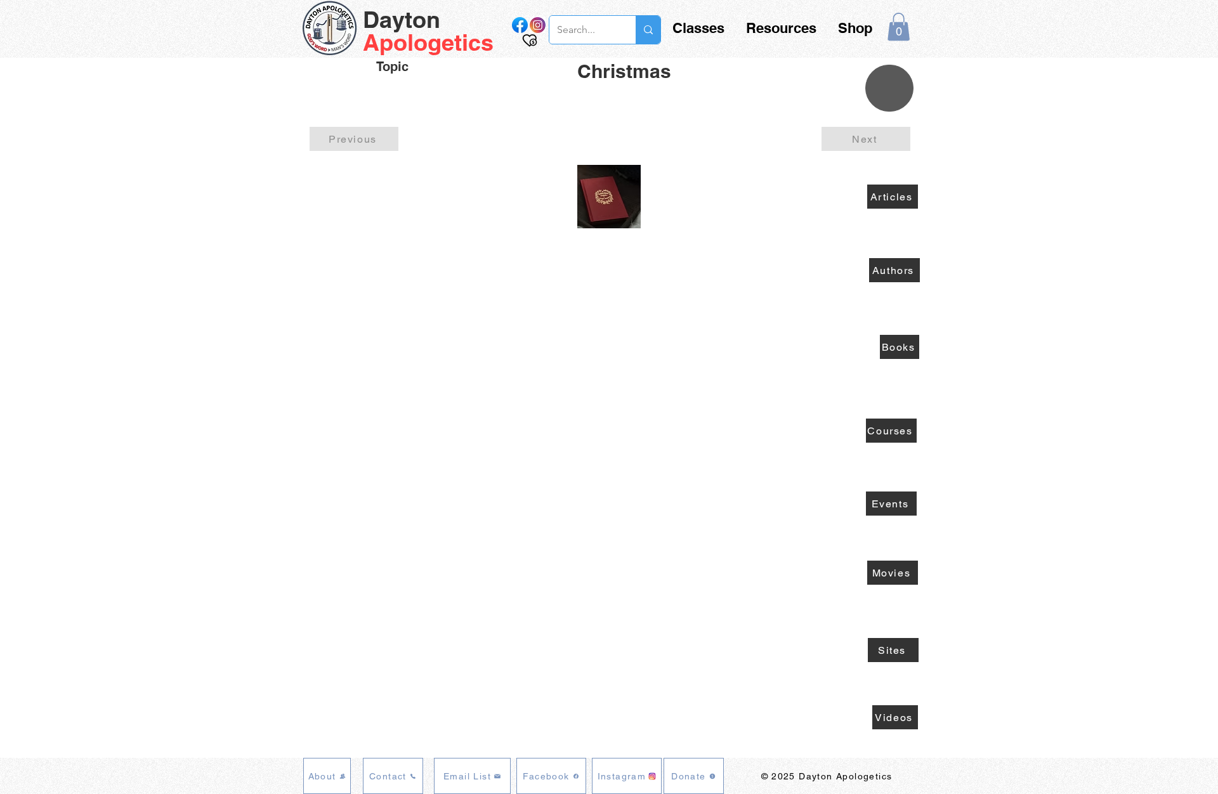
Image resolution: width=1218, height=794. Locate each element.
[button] (898, 27)
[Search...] (648, 30)
